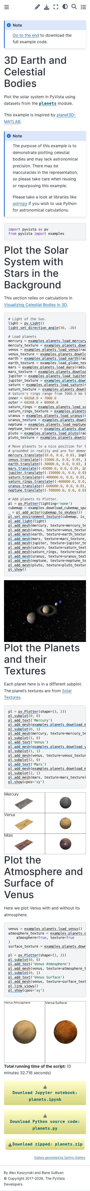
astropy (20, 203)
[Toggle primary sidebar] (6, 7)
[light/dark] (65, 6)
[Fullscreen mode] (55, 7)
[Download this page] (46, 7)
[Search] (74, 6)
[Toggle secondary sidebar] (83, 7)
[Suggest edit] (37, 7)
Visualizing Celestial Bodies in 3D (35, 304)
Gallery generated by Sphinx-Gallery (59, 1157)
